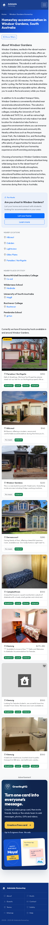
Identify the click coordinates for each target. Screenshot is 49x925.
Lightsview (12, 248)
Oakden (10, 243)
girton (9, 316)
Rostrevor (11, 306)
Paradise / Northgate (16, 260)
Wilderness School (13, 284)
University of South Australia (19, 294)
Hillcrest (10, 237)
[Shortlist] (44, 339)
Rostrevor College (13, 303)
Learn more (24, 222)
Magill (9, 297)
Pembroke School (13, 312)
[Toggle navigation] (44, 5)
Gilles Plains (12, 254)
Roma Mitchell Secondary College (21, 275)
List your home (24, 215)
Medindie (11, 288)
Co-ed (10, 279)
